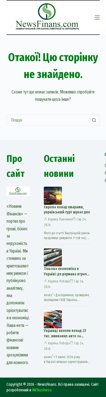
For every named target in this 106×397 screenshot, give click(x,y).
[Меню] (97, 17)
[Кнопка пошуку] (94, 120)
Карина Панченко (60, 219)
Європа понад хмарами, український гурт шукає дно (67, 210)
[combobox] (48, 120)
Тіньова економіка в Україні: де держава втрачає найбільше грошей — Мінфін (67, 276)
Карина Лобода (59, 281)
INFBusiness (42, 389)
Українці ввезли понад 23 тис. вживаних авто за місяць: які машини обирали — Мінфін (65, 338)
